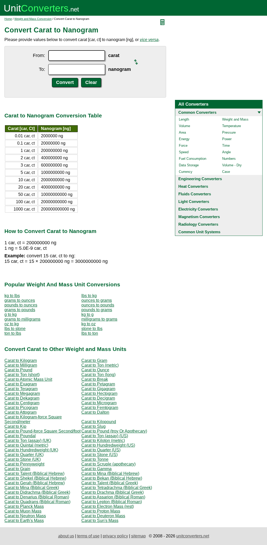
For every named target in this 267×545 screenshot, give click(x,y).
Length (184, 119)
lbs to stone (15, 328)
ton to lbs (12, 333)
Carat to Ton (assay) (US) (104, 436)
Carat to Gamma (96, 469)
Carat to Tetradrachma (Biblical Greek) (116, 487)
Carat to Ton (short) (22, 374)
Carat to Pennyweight (24, 464)
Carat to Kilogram (20, 360)
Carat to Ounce (95, 370)
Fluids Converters (194, 194)
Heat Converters (193, 186)
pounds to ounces (20, 305)
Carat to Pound (18, 370)
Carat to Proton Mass (100, 511)
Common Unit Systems (199, 232)
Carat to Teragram (21, 389)
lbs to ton (89, 333)
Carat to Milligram (20, 365)
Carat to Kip (15, 426)
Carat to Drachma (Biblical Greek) (112, 492)
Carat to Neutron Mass (25, 516)
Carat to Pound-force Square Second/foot (42, 431)
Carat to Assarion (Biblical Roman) (113, 497)
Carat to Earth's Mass (24, 520)
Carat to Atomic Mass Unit (28, 379)
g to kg (10, 314)
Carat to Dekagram (21, 398)
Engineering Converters (200, 179)
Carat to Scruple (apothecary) (108, 464)
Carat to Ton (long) (98, 374)
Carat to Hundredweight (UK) (31, 450)
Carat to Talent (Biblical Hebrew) (34, 473)
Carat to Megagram (22, 393)
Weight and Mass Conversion (33, 18)
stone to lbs (91, 328)
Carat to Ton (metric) (100, 365)
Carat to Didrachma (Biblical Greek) (37, 492)
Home (8, 18)
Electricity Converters (198, 209)
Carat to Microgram (99, 403)
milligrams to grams (99, 319)
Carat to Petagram (98, 384)
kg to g (87, 314)
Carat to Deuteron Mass (103, 516)
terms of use (88, 536)
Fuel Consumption (192, 159)
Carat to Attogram (20, 412)
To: (42, 69)
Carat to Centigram (21, 403)
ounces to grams (96, 300)
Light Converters (193, 201)
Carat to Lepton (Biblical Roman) (111, 501)
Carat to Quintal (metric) (26, 445)
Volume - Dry (232, 165)
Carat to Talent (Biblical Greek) (109, 483)
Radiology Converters (198, 224)
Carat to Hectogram (99, 393)
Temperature (231, 126)
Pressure (229, 132)
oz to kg (11, 324)
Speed (184, 152)
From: (39, 55)
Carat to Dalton (95, 412)
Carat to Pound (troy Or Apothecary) (114, 431)
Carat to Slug (93, 426)
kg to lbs (12, 295)
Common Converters (197, 112)
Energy (184, 139)
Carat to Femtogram (99, 407)
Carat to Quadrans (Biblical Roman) (37, 501)
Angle (226, 152)
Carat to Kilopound (98, 421)
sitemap (138, 536)
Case (226, 172)
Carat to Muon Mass (22, 511)
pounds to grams (96, 310)
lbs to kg (89, 295)
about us (66, 536)
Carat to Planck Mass (24, 506)
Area (182, 132)
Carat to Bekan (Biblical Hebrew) (111, 478)
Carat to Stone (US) (99, 454)
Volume (184, 126)
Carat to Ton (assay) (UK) (27, 440)
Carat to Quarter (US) (100, 450)
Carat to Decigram (98, 398)
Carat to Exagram (20, 384)
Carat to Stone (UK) (22, 459)
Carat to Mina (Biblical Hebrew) (110, 473)
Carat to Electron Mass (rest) (107, 506)
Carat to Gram (94, 360)
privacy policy (115, 536)
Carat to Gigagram (98, 389)
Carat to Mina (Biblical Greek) (31, 487)
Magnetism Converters (199, 216)
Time (226, 145)
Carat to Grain (17, 469)
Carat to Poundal (20, 436)
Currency (185, 172)
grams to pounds (19, 310)
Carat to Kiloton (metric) (103, 440)
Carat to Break (94, 379)
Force (183, 145)
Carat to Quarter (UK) (24, 454)
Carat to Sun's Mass (99, 520)
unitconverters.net (192, 536)
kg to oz (88, 324)
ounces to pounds (97, 305)
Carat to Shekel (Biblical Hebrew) (35, 478)
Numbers (229, 159)
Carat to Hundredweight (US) (108, 445)
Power (227, 139)
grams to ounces (19, 300)
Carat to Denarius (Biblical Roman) (36, 497)
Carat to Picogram (21, 407)
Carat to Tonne (94, 459)
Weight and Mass (235, 119)
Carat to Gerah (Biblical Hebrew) (34, 483)
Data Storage (189, 165)
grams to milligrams (22, 319)
